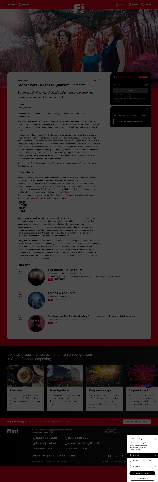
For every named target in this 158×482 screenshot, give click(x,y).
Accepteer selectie (142, 478)
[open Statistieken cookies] (155, 467)
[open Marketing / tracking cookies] (155, 461)
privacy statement (135, 449)
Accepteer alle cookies (142, 473)
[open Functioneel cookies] (155, 456)
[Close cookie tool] (155, 439)
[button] (141, 455)
